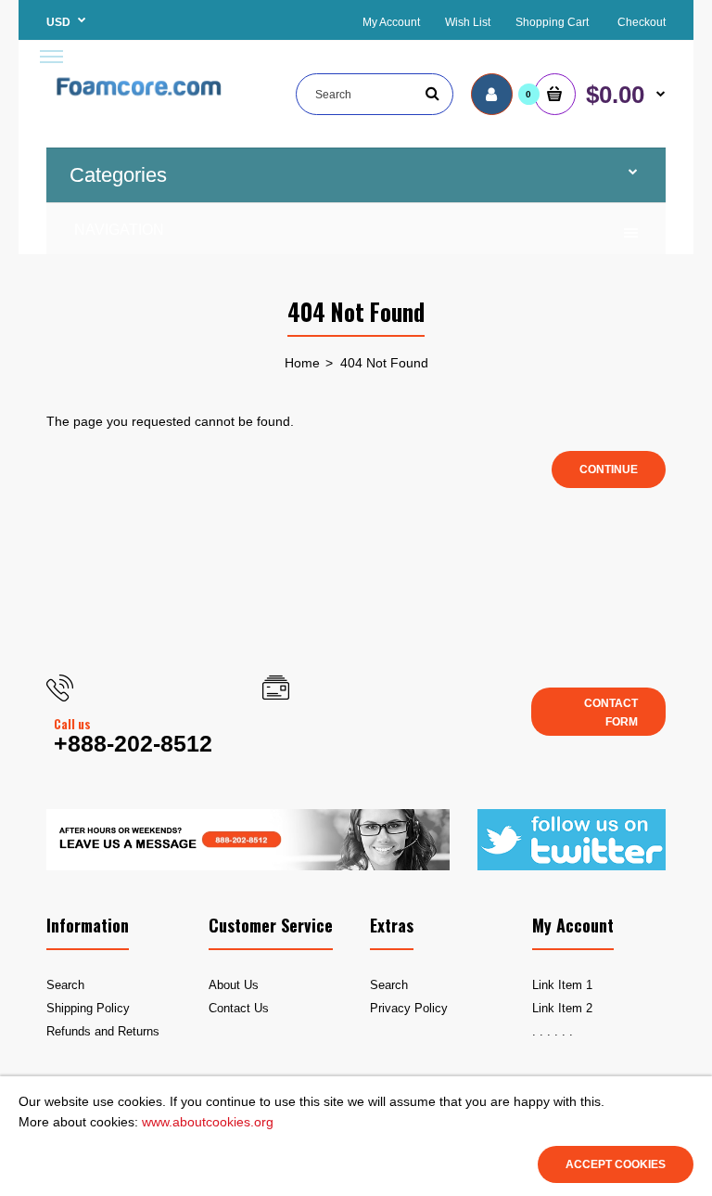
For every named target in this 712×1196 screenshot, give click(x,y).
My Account (391, 22)
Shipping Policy (88, 1008)
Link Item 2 (562, 1008)
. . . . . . (552, 1031)
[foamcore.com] (140, 100)
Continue (608, 469)
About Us (234, 985)
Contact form (611, 712)
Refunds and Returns (102, 1031)
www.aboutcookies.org (207, 1121)
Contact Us (239, 1008)
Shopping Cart (552, 22)
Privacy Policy (409, 1008)
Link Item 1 (562, 985)
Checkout (641, 22)
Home (302, 362)
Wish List (467, 22)
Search (65, 985)
